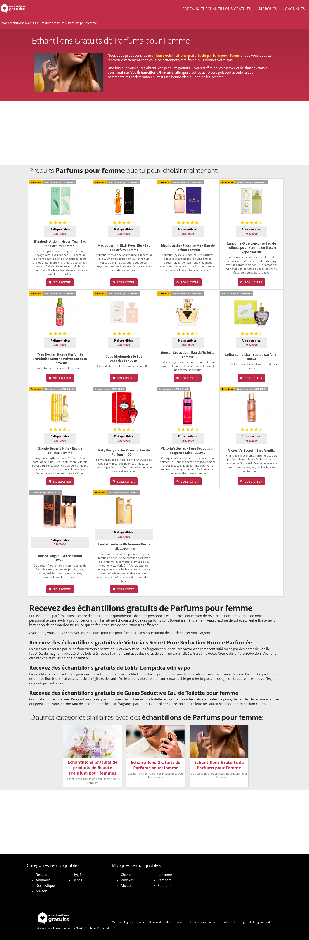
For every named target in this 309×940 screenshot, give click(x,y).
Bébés (77, 880)
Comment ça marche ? (204, 922)
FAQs (226, 922)
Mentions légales (122, 922)
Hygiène (79, 874)
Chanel (126, 874)
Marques (268, 8)
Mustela (127, 885)
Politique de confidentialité (154, 922)
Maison (41, 891)
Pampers (164, 880)
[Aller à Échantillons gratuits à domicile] (31, 9)
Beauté (41, 874)
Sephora (164, 885)
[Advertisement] (154, 133)
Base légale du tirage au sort (252, 922)
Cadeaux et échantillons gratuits (216, 8)
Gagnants (295, 8)
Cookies (180, 922)
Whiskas (127, 880)
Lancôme (165, 874)
